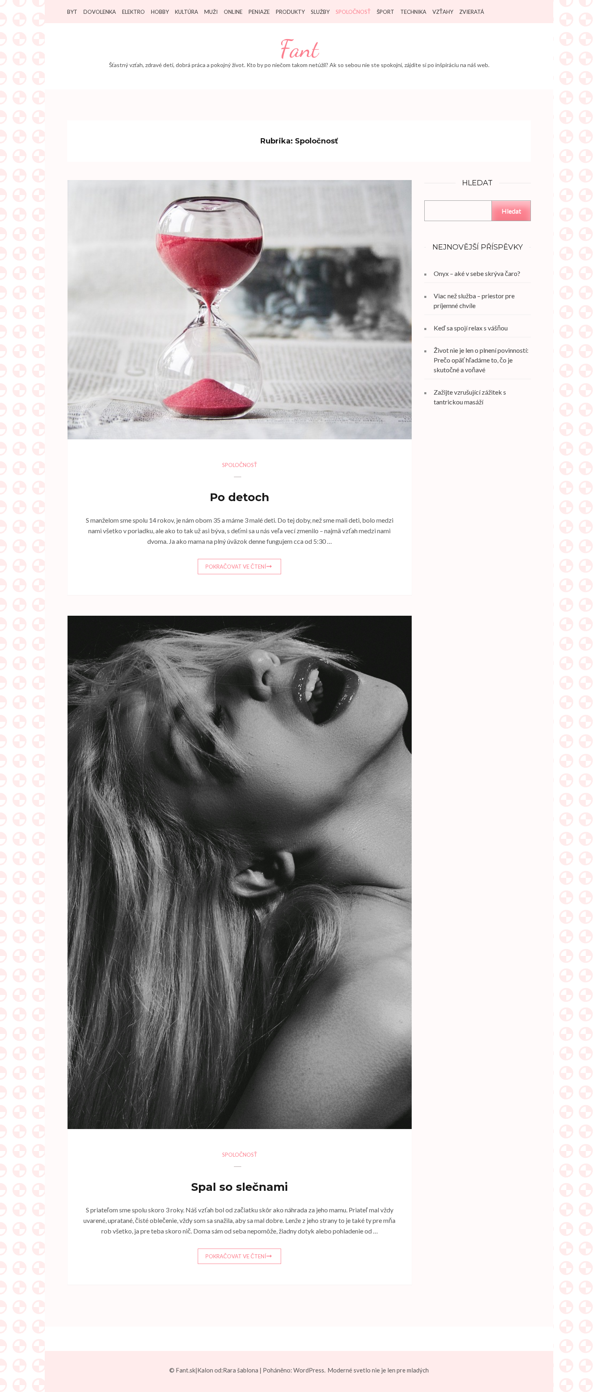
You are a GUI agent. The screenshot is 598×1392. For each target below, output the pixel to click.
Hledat (511, 211)
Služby (320, 12)
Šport (385, 12)
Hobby (160, 12)
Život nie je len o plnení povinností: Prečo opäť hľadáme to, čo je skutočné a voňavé (481, 360)
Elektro (133, 12)
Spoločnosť (353, 12)
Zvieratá (471, 12)
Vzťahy (442, 12)
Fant (299, 49)
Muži (211, 12)
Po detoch (239, 497)
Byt (72, 12)
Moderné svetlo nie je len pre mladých (378, 1370)
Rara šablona (240, 1370)
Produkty (290, 12)
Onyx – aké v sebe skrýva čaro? (477, 273)
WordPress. (309, 1370)
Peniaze (259, 12)
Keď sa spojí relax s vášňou (471, 328)
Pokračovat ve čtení (235, 566)
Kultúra (186, 12)
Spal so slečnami (239, 1187)
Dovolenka (99, 12)
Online (233, 12)
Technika (413, 12)
